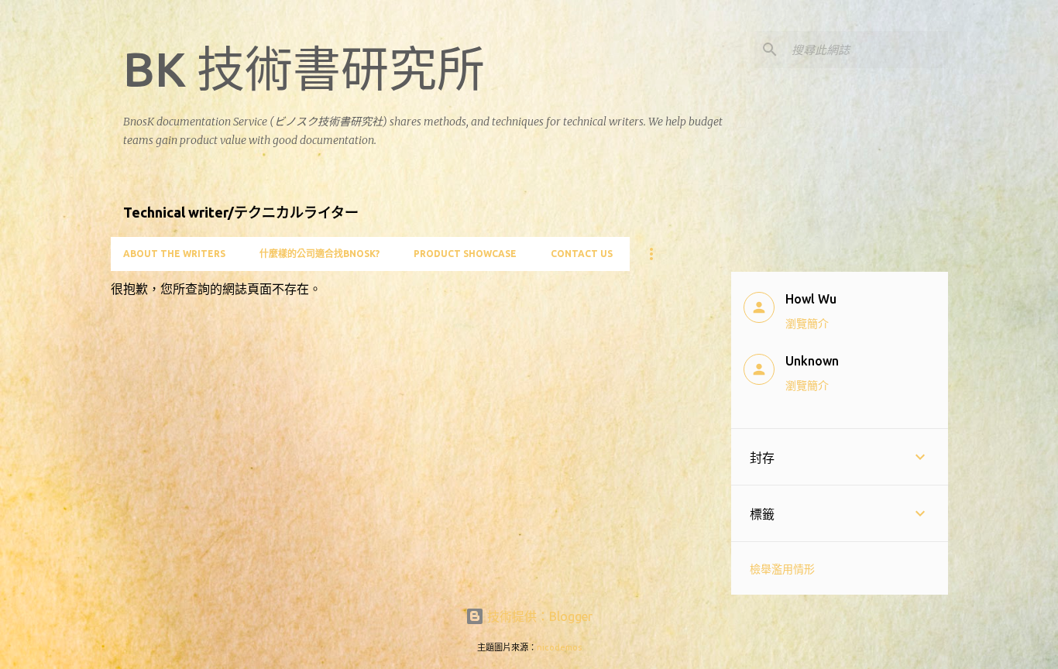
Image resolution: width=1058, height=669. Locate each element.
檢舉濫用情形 (782, 569)
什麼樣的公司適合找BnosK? (319, 254)
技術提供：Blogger (538, 616)
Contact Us (582, 254)
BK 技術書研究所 (304, 69)
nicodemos (559, 647)
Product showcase (465, 254)
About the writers (174, 254)
